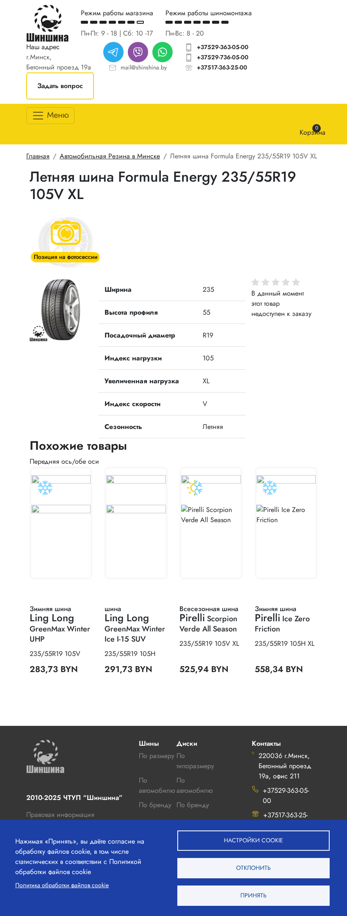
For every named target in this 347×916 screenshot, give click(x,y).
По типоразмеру (195, 761)
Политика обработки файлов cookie (62, 885)
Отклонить (253, 867)
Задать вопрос (60, 86)
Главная (38, 156)
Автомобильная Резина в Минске (110, 156)
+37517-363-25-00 (222, 67)
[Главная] (47, 23)
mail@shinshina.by (144, 67)
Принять (253, 895)
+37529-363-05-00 (222, 47)
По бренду (192, 805)
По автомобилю (157, 785)
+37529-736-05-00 (222, 57)
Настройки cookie (253, 840)
